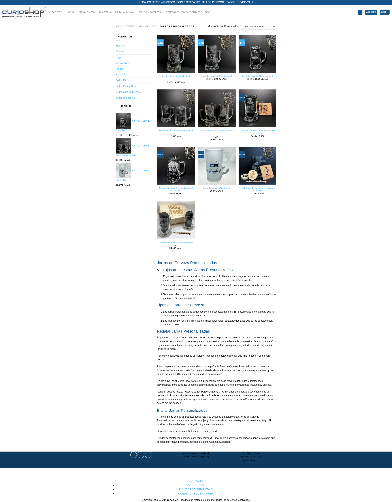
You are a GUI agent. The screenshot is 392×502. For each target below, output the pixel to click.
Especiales (172, 12)
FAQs (207, 12)
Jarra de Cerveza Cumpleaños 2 (216, 76)
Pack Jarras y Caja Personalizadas (176, 242)
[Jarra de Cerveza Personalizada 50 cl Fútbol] (257, 108)
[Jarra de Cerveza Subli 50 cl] (217, 166)
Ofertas (119, 69)
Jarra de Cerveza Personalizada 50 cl (217, 132)
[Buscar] (360, 12)
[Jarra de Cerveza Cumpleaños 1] (176, 54)
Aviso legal (196, 485)
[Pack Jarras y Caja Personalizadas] (176, 220)
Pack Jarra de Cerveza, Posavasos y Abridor (258, 189)
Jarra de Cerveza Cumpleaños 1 (176, 76)
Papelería (121, 74)
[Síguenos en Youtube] (148, 455)
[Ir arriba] (386, 498)
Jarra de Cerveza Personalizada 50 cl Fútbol (257, 132)
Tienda (130, 26)
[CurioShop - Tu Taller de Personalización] (24, 12)
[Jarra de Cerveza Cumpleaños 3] (257, 54)
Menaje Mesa (147, 26)
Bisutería (120, 45)
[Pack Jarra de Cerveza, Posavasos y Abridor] (257, 166)
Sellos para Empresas (128, 92)
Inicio (119, 26)
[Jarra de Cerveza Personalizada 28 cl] (176, 108)
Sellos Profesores (125, 97)
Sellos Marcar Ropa (126, 86)
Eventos (120, 51)
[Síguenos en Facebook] (133, 455)
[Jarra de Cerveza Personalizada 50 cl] (217, 108)
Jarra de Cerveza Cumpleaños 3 (257, 76)
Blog (185, 12)
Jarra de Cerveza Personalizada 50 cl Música (176, 189)
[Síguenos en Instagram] (141, 455)
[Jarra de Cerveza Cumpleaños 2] (217, 54)
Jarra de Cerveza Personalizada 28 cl (176, 132)
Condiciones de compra (196, 493)
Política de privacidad (196, 489)
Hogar (119, 57)
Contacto (196, 12)
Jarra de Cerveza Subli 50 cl (216, 188)
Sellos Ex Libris (124, 80)
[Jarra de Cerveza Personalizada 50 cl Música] (176, 166)
